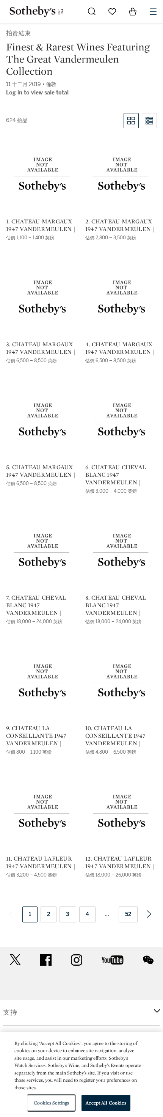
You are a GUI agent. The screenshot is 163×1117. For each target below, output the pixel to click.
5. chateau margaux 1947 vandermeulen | (40, 471)
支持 (10, 1012)
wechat (148, 960)
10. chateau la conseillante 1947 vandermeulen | (115, 735)
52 (128, 914)
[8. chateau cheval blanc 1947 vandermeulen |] (121, 551)
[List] (149, 120)
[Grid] (131, 120)
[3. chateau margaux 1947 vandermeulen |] (42, 298)
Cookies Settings (51, 1103)
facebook (46, 960)
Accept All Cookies (106, 1103)
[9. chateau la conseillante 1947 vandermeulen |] (42, 682)
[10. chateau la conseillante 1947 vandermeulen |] (121, 682)
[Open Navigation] (153, 11)
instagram (76, 960)
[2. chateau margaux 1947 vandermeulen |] (121, 175)
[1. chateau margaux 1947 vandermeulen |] (42, 175)
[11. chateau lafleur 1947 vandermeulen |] (42, 812)
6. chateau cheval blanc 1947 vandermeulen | (115, 474)
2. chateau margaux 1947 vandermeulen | (119, 225)
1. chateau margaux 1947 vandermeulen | (40, 225)
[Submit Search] (92, 11)
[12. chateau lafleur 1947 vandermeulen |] (121, 812)
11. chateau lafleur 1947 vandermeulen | (40, 862)
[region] (81, 1074)
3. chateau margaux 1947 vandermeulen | (40, 348)
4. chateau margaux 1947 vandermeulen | (119, 348)
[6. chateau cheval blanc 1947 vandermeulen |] (121, 421)
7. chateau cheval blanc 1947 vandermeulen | (36, 605)
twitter (15, 960)
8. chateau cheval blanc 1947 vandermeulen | (115, 605)
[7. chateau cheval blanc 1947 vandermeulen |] (42, 551)
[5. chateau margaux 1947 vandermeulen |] (42, 421)
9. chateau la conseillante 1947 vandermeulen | (36, 735)
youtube (113, 960)
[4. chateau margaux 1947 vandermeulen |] (121, 298)
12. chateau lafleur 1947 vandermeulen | (119, 862)
